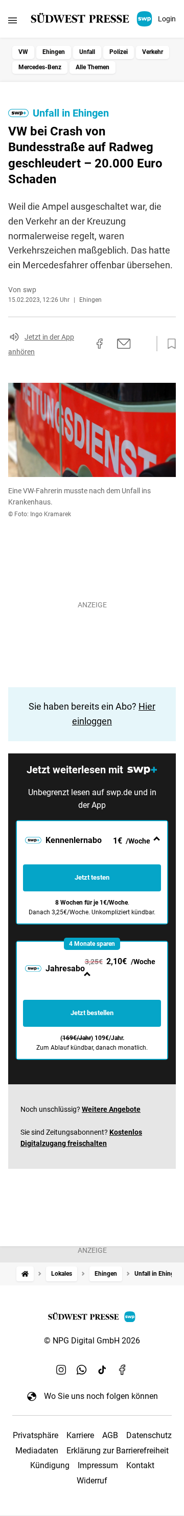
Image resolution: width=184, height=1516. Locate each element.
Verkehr (152, 51)
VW (23, 51)
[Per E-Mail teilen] (124, 343)
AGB (110, 1435)
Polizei (118, 51)
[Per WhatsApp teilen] (143, 344)
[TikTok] (102, 1369)
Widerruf (92, 1480)
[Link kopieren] (81, 344)
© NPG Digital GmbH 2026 (92, 1340)
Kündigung (50, 1465)
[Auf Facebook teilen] (99, 343)
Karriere (80, 1435)
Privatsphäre (35, 1435)
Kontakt (140, 1465)
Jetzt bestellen (92, 1013)
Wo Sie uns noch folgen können (101, 1396)
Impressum (98, 1465)
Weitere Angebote (111, 1109)
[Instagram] (61, 1369)
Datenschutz (149, 1435)
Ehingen (53, 51)
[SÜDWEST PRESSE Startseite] (92, 18)
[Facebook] (122, 1369)
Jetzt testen (92, 877)
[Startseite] (25, 1274)
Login (167, 19)
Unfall (87, 51)
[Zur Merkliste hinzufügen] (169, 344)
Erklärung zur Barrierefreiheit (117, 1450)
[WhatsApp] (82, 1369)
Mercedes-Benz (39, 67)
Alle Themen (92, 67)
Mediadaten (36, 1450)
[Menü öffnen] (12, 20)
